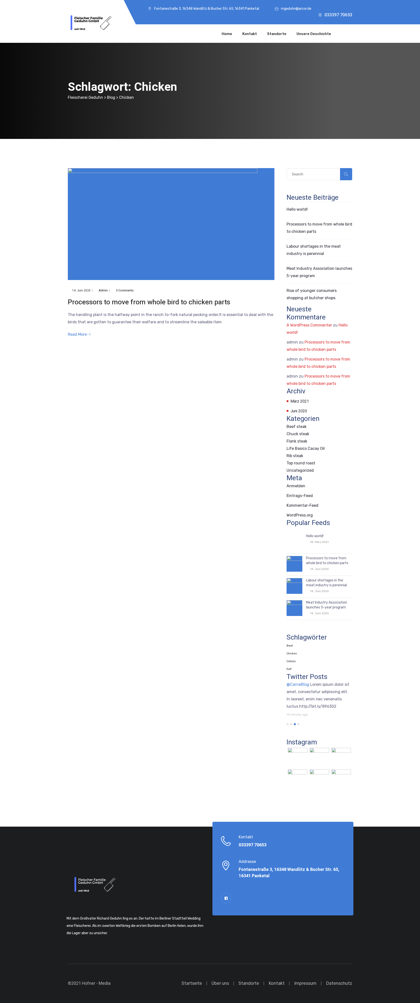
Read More (77, 334)
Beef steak (296, 426)
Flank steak (297, 441)
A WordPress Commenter (309, 325)
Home (227, 34)
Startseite (192, 983)
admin (103, 290)
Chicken (292, 653)
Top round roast (301, 463)
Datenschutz (339, 983)
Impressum (305, 983)
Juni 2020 (298, 411)
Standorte (276, 34)
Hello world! (297, 209)
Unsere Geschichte (314, 34)
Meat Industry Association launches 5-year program (326, 604)
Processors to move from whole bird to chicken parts (149, 302)
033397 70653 (338, 15)
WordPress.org (300, 515)
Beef (290, 645)
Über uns (220, 983)
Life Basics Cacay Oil (306, 448)
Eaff (289, 669)
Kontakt (249, 34)
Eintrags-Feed (300, 495)
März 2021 (299, 401)
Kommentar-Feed (302, 505)
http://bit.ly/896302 (317, 706)
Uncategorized (300, 470)
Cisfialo (291, 661)
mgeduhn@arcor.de (296, 9)
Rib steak (295, 455)
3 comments (125, 290)
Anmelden (296, 486)
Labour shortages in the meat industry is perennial (326, 582)
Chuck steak (298, 434)
